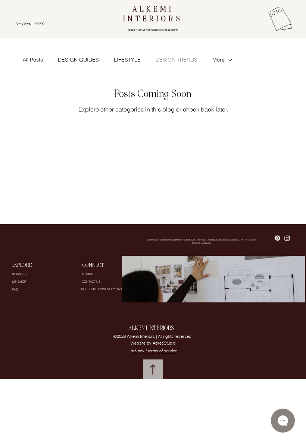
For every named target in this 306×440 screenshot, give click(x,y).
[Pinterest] (277, 238)
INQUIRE (88, 274)
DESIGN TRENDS (176, 59)
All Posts (33, 59)
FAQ (15, 289)
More (218, 59)
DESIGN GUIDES (78, 59)
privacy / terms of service (154, 350)
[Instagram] (287, 238)
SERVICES (19, 274)
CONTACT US (91, 281)
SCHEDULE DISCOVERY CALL (102, 289)
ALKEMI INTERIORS (153, 14)
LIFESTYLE (127, 59)
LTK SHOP (19, 281)
